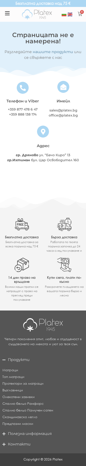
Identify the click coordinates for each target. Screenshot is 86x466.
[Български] (64, 14)
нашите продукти (53, 52)
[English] (70, 14)
